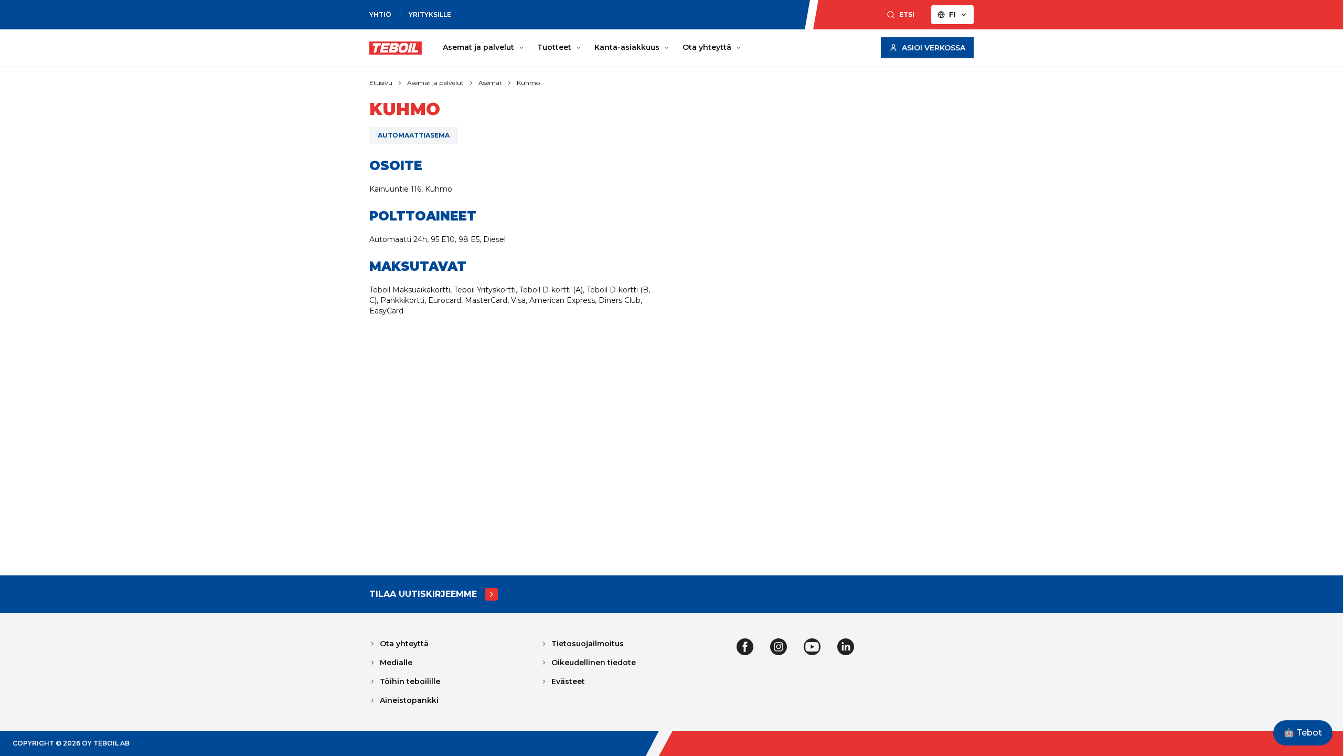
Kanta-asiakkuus (626, 47)
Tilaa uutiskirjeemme (423, 594)
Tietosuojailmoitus (587, 643)
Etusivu (380, 83)
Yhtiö (380, 14)
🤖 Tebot (1303, 733)
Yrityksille (430, 14)
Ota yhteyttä (707, 47)
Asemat (490, 83)
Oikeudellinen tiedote (593, 662)
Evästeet (568, 681)
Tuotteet (554, 47)
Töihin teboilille (410, 681)
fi (952, 14)
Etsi (906, 14)
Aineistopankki (409, 700)
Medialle (396, 662)
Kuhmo (528, 83)
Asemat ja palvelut (478, 47)
